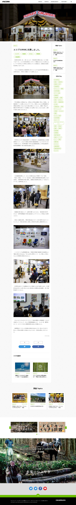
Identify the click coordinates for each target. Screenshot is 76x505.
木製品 (56, 111)
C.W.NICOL (57, 79)
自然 (55, 81)
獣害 (60, 139)
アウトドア (57, 88)
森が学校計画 (57, 135)
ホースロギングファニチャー (59, 123)
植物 (55, 128)
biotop (60, 126)
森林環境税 (57, 146)
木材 (55, 99)
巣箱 (55, 126)
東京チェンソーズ (58, 137)
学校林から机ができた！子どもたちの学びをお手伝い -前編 (58, 69)
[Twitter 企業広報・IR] (35, 488)
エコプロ (17, 53)
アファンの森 (57, 93)
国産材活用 (61, 102)
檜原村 (60, 128)
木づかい (31, 53)
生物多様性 (18, 56)
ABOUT (40, 1)
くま (55, 139)
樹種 (61, 97)
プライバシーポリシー (35, 500)
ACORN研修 (57, 117)
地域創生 (24, 53)
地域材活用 (57, 106)
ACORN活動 (57, 90)
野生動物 (56, 130)
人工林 (56, 104)
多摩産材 (56, 132)
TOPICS (47, 1)
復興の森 (56, 141)
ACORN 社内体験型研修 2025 (57, 61)
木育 (55, 102)
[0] (25, 346)
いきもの (61, 111)
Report (55, 50)
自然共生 (60, 81)
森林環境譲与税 (58, 148)
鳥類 (62, 106)
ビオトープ (57, 120)
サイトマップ (13, 500)
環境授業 (38, 53)
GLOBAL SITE (44, 500)
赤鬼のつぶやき (58, 84)
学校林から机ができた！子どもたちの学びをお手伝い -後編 (58, 53)
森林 (62, 88)
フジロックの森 (58, 115)
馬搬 (55, 113)
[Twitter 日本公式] (31, 488)
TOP (38, 495)
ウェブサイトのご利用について (23, 500)
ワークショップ (58, 108)
